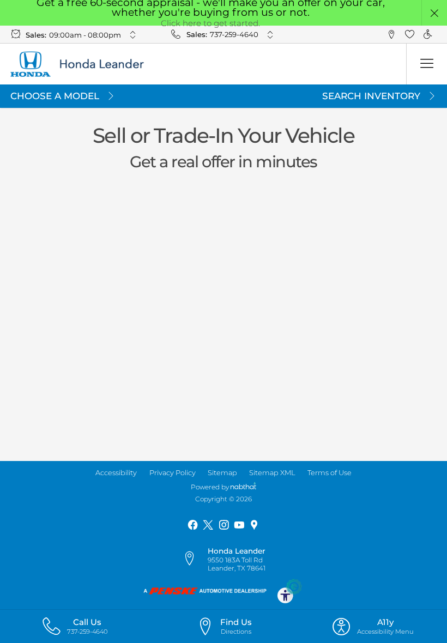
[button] (435, 13)
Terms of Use (329, 473)
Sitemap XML (272, 473)
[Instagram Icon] (224, 525)
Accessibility (116, 473)
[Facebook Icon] (193, 525)
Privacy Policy (172, 473)
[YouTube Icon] (239, 525)
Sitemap (222, 473)
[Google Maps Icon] (254, 525)
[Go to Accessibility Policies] (290, 590)
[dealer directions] (194, 559)
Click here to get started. (210, 23)
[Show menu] (426, 64)
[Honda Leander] (85, 64)
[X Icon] (208, 525)
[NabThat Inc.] (243, 487)
